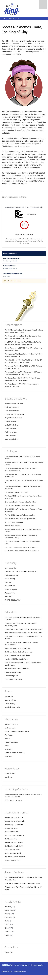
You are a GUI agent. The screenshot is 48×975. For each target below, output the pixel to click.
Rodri (6, 746)
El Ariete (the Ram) (11, 742)
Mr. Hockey (9, 749)
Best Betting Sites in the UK (14, 846)
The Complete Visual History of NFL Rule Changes (22, 551)
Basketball (8, 910)
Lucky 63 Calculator (12, 421)
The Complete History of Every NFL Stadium (20, 505)
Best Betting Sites (11, 839)
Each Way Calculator (12, 407)
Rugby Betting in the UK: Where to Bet (18, 648)
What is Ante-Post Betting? (14, 679)
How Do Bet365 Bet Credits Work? (16, 659)
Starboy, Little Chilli (11, 724)
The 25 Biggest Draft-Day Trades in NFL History (21, 547)
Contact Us (9, 952)
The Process (9, 735)
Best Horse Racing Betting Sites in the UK (19, 652)
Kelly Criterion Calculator (13, 418)
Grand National (10, 773)
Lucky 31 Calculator (12, 425)
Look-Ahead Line (10, 568)
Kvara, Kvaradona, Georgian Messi (17, 731)
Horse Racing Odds (11, 676)
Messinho (8, 756)
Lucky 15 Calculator (12, 428)
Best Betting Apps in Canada (15, 821)
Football (7, 917)
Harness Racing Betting (13, 672)
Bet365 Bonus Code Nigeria (14, 835)
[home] (12, 9)
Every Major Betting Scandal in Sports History (20, 502)
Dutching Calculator (12, 439)
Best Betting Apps (11, 828)
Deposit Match (10, 586)
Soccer (7, 931)
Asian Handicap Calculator (14, 404)
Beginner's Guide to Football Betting (17, 668)
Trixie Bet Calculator (12, 411)
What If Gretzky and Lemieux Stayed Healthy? (20, 518)
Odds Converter (10, 436)
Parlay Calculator (11, 432)
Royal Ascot (9, 777)
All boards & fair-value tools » (12, 281)
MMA (6, 924)
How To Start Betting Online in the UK (17, 655)
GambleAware (31, 214)
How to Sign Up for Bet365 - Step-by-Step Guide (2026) (23, 629)
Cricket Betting (10, 703)
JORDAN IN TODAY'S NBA (14, 526)
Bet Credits (8, 596)
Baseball (8, 907)
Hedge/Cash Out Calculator (14, 414)
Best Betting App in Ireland (14, 825)
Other (7, 928)
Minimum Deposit (11, 589)
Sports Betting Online (12, 849)
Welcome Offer (10, 593)
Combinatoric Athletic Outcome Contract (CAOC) (22, 571)
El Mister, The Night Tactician (15, 753)
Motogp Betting (10, 700)
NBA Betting (9, 696)
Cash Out (8, 582)
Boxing (7, 914)
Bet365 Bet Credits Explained (15, 857)
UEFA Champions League (13, 800)
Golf (6, 921)
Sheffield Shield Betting (13, 707)
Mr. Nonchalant (10, 728)
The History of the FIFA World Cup (16, 492)
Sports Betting (10, 579)
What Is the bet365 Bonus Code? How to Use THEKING (24, 633)
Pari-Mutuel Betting (11, 575)
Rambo (7, 738)
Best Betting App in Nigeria (14, 842)
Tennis (7, 935)
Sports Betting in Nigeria (13, 853)
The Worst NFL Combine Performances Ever (20, 515)
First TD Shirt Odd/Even (13, 600)
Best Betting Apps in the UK (14, 817)
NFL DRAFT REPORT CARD (14, 522)
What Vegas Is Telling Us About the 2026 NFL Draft (22, 883)
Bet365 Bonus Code (12, 832)
